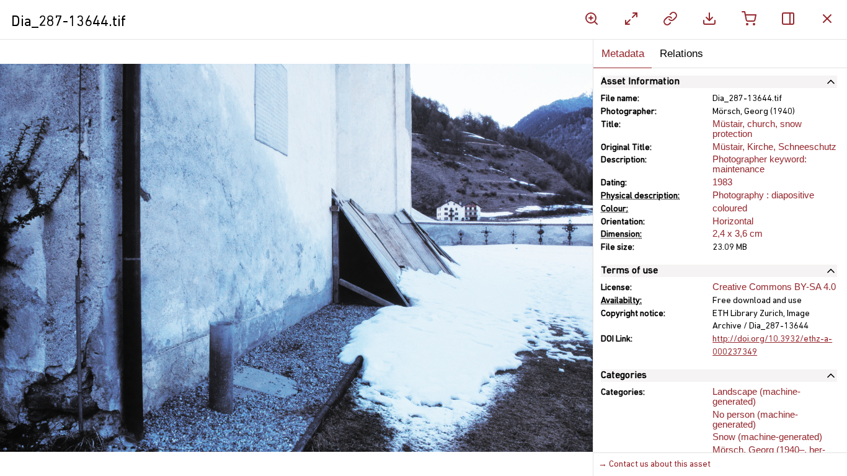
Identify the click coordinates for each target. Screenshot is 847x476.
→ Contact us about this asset (654, 464)
